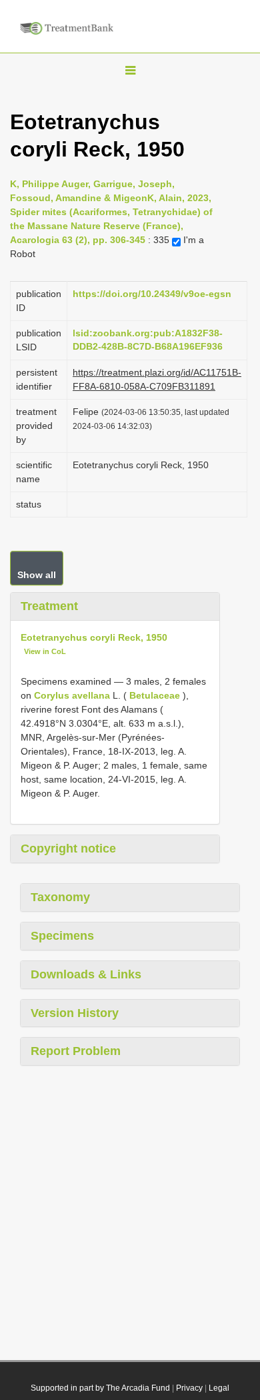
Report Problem (76, 1051)
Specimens (62, 935)
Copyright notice (68, 848)
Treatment (49, 606)
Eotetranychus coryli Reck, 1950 (94, 637)
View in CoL (45, 651)
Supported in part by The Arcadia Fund (100, 1388)
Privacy (189, 1388)
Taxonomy (60, 897)
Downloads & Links (86, 974)
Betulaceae (154, 695)
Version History (75, 1013)
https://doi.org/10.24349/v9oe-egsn (152, 293)
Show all (36, 574)
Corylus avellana (72, 695)
